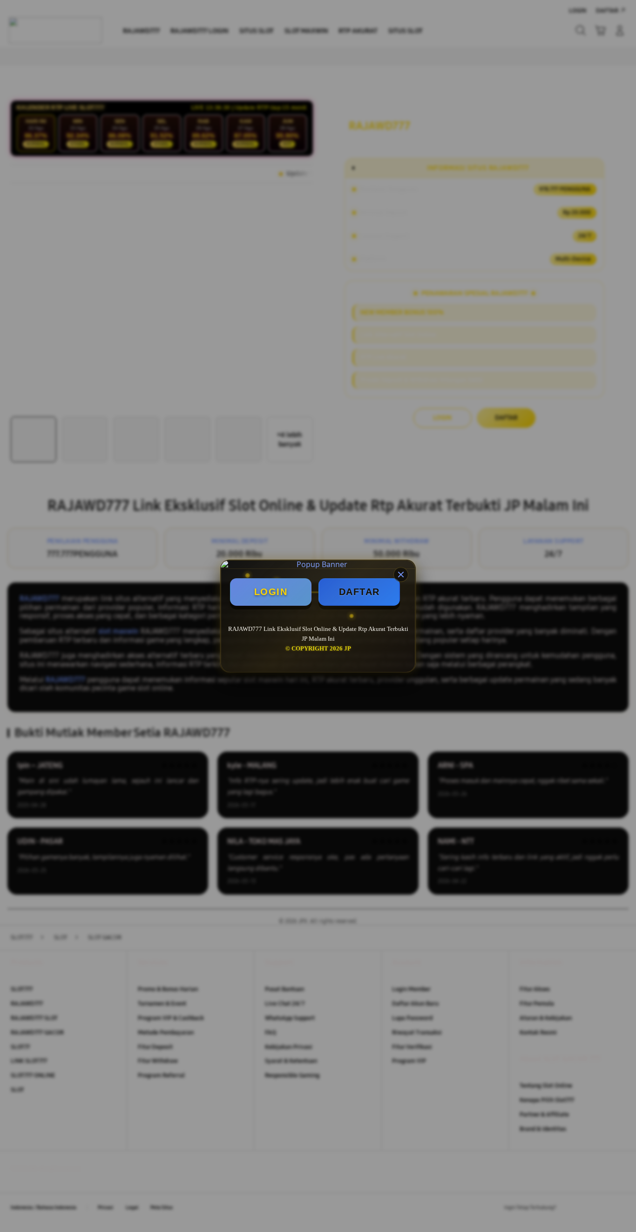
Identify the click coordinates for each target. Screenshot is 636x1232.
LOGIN (271, 592)
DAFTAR (359, 592)
